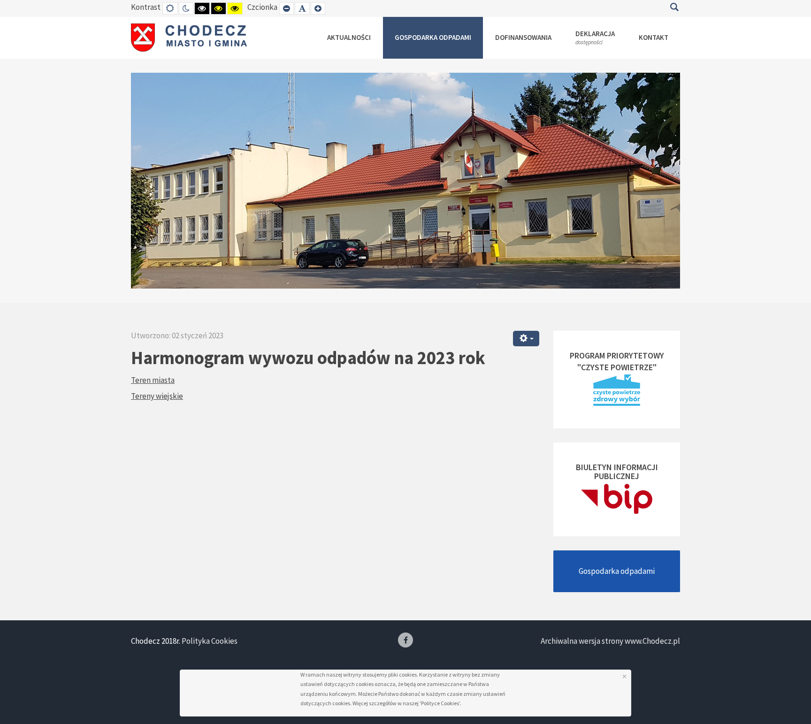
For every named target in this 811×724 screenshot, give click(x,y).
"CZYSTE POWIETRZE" (617, 367)
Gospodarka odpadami (617, 571)
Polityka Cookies (209, 641)
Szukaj (674, 7)
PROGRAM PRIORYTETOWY (617, 355)
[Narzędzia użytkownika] (526, 338)
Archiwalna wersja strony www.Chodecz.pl (610, 641)
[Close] (624, 676)
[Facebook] (405, 640)
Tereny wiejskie (157, 396)
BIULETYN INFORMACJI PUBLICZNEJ (617, 472)
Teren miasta (153, 380)
